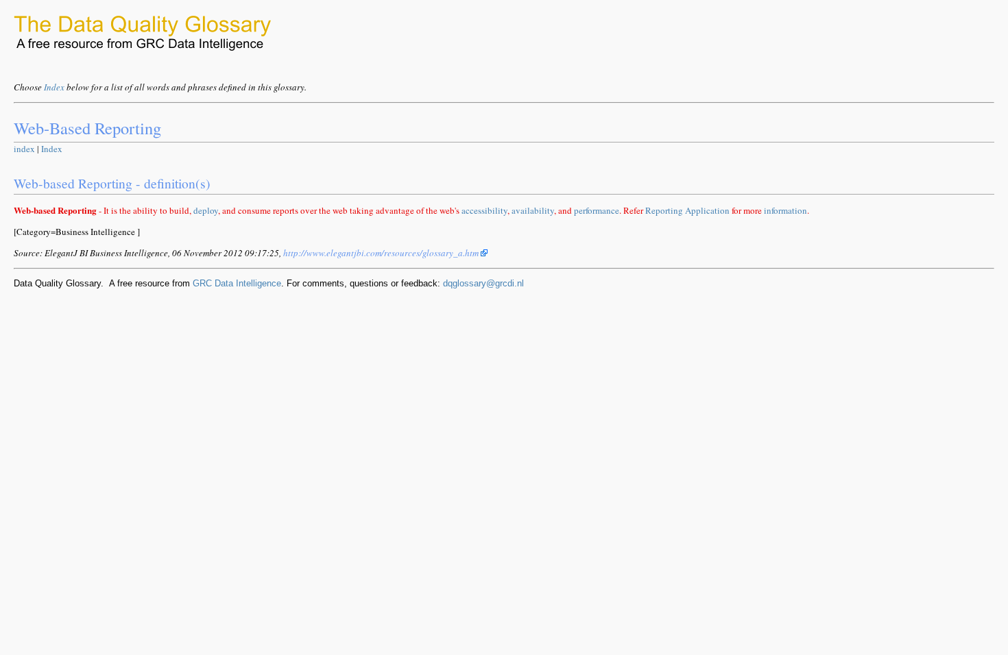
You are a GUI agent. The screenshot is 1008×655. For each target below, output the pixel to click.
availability (533, 210)
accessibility (484, 210)
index (24, 149)
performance (596, 210)
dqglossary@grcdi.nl (483, 283)
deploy (205, 210)
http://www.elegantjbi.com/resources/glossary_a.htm (382, 253)
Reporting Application (687, 210)
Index (54, 87)
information (785, 210)
